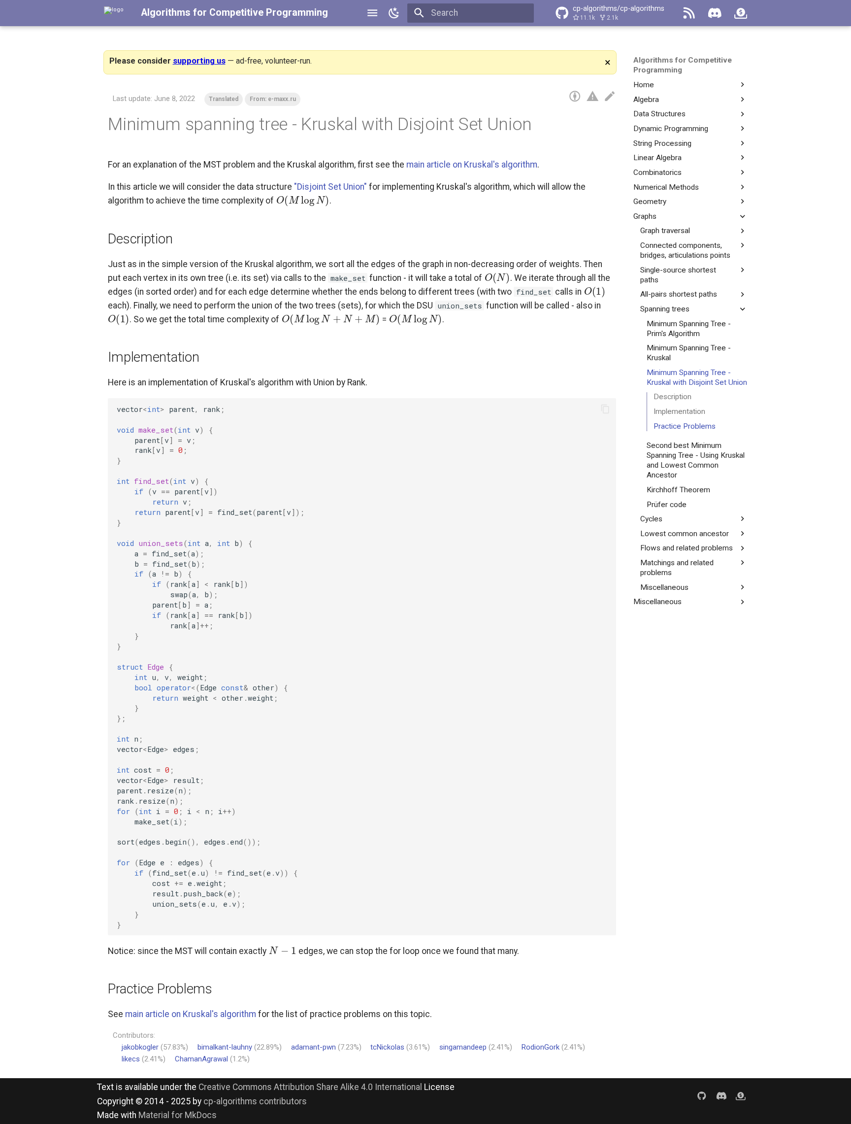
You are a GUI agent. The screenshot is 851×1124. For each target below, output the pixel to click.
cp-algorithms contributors (255, 1101)
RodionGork (540, 1047)
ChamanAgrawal (201, 1059)
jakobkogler (140, 1047)
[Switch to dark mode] (394, 13)
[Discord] (714, 13)
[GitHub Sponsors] (741, 13)
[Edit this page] (609, 96)
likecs (131, 1059)
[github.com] (701, 1095)
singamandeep (463, 1047)
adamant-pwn (313, 1047)
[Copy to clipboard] (605, 409)
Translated (223, 99)
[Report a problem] (592, 96)
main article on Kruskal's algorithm (471, 165)
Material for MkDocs (177, 1115)
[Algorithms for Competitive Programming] (113, 13)
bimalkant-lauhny (224, 1047)
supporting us (199, 61)
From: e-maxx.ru (273, 99)
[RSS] (689, 13)
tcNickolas (387, 1047)
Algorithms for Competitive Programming (234, 12)
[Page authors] (574, 96)
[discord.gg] (721, 1095)
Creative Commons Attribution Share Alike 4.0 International (310, 1087)
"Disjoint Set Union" (330, 187)
